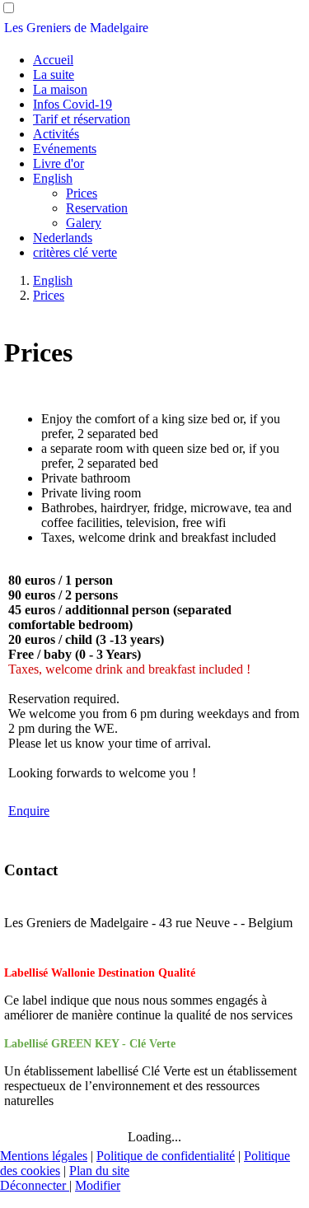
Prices (81, 193)
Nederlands (62, 238)
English (53, 178)
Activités (56, 134)
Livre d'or (58, 163)
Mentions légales (43, 1156)
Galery (83, 223)
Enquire (28, 811)
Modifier (97, 1185)
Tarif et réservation (81, 119)
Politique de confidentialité (165, 1156)
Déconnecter (34, 1185)
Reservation (97, 208)
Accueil (53, 60)
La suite (53, 75)
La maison (60, 89)
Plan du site (99, 1171)
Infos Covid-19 (72, 104)
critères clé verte (75, 252)
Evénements (64, 149)
